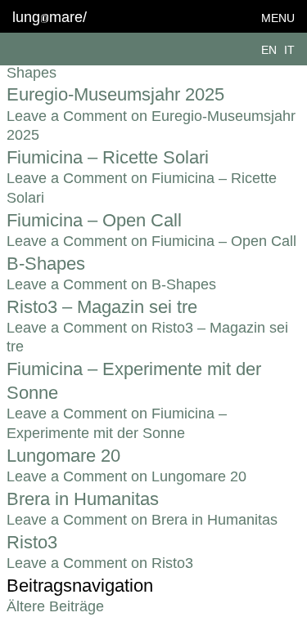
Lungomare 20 (63, 455)
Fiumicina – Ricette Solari (108, 157)
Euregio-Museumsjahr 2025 (115, 94)
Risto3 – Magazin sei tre (102, 307)
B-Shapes (46, 263)
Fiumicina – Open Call (94, 220)
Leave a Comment (151, 241)
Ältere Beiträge (55, 606)
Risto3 (32, 542)
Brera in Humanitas (83, 499)
